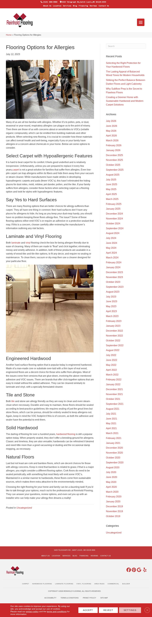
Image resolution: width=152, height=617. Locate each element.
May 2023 (111, 306)
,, (83, 2)
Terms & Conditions (70, 598)
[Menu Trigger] (140, 22)
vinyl (28, 242)
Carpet (25, 584)
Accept (88, 610)
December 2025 (114, 155)
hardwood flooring (65, 434)
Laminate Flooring (64, 584)
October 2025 (113, 165)
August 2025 (112, 174)
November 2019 (114, 511)
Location (57, 6)
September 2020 (115, 462)
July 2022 (111, 355)
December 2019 (114, 506)
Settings (130, 610)
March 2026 (112, 140)
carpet (15, 169)
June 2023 (111, 301)
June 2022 (111, 360)
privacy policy (32, 611)
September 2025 (115, 170)
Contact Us (104, 6)
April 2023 (111, 311)
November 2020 (114, 452)
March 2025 (112, 199)
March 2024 (112, 257)
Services (67, 6)
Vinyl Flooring (83, 584)
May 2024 (111, 248)
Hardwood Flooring (42, 584)
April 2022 (111, 370)
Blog (75, 6)
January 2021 (113, 443)
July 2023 (111, 296)
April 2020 (111, 487)
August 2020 (112, 467)
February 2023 (113, 321)
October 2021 (113, 399)
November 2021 (114, 394)
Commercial (113, 584)
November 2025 (114, 160)
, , (74, 550)
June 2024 (111, 243)
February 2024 (113, 262)
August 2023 (112, 292)
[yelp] (144, 570)
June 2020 (111, 477)
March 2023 (112, 316)
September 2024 (115, 228)
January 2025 (113, 209)
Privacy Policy (89, 598)
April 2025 (111, 194)
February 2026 (113, 145)
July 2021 (111, 413)
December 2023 (114, 272)
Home (9, 35)
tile (13, 401)
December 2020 (114, 448)
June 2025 (111, 184)
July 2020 (111, 472)
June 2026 (111, 126)
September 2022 (115, 345)
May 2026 (111, 131)
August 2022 (112, 350)
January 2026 (113, 150)
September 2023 (115, 287)
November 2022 (114, 335)
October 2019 (113, 516)
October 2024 (113, 223)
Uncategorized (24, 507)
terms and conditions (56, 611)
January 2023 (113, 326)
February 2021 (113, 438)
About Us (47, 6)
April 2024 (111, 253)
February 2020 (113, 496)
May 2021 (111, 423)
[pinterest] (133, 570)
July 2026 (111, 121)
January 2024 (113, 267)
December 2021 (114, 389)
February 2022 (113, 379)
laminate (15, 242)
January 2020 (113, 501)
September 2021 (115, 404)
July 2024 (111, 238)
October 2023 (113, 282)
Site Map (104, 598)
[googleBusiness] (138, 570)
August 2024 (112, 233)
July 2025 (111, 179)
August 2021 (112, 409)
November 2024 (114, 218)
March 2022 (112, 374)
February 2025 (113, 204)
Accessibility (50, 598)
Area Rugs (99, 584)
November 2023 (114, 277)
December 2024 (114, 213)
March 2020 (112, 492)
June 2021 (111, 418)
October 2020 (113, 457)
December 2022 (114, 330)
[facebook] (128, 570)
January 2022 (113, 384)
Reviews (93, 6)
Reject (108, 610)
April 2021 (111, 428)
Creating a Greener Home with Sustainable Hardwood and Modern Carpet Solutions (124, 101)
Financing (83, 6)
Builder (126, 584)
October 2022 (113, 340)
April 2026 (111, 135)
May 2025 (111, 189)
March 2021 (112, 433)
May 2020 (111, 482)
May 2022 (111, 365)
